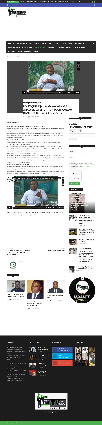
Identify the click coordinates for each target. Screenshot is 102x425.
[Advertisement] (51, 29)
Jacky (21, 262)
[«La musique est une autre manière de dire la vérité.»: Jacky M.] (85, 366)
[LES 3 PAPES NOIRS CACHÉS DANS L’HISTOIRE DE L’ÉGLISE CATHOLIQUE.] (33, 358)
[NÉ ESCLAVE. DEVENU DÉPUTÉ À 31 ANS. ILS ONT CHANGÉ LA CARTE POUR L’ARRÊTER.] (92, 352)
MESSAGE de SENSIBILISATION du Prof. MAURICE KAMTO (35, 303)
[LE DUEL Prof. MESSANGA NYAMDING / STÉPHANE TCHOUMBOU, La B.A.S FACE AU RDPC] (33, 373)
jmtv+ (18, 215)
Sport (57, 43)
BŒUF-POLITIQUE (40, 47)
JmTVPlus (23, 215)
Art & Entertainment (24, 43)
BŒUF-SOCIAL (51, 47)
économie (37, 43)
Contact (36, 51)
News (13, 56)
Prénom (71, 151)
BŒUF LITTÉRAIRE (33, 5)
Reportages (11, 51)
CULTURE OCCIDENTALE (64, 47)
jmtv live (13, 215)
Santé (50, 43)
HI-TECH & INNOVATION (24, 51)
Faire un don (73, 139)
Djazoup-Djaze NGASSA (45, 212)
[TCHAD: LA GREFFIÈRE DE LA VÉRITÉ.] (78, 359)
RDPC (34, 215)
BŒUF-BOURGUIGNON (14, 47)
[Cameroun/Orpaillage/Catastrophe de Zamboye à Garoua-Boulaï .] (92, 359)
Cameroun (27, 212)
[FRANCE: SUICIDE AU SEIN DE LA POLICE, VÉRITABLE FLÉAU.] (78, 366)
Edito (44, 43)
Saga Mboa (79, 193)
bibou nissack (20, 212)
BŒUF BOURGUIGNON (21, 5)
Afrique (19, 56)
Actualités (11, 43)
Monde (71, 229)
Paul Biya (29, 215)
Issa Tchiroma (55, 212)
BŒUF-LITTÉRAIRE (27, 47)
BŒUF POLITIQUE (42, 5)
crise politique (34, 212)
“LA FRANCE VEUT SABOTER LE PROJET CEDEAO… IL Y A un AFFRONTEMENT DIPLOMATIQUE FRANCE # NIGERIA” (51, 1)
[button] (92, 2)
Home (8, 56)
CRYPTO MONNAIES (79, 47)
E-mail (71, 157)
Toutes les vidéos (66, 43)
